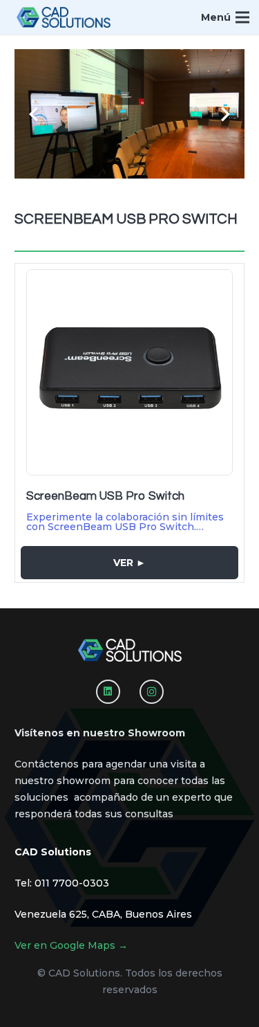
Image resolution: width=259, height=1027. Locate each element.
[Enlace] (64, 17)
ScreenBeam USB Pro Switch (105, 496)
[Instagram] (152, 692)
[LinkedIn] (108, 692)
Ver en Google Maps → (71, 945)
